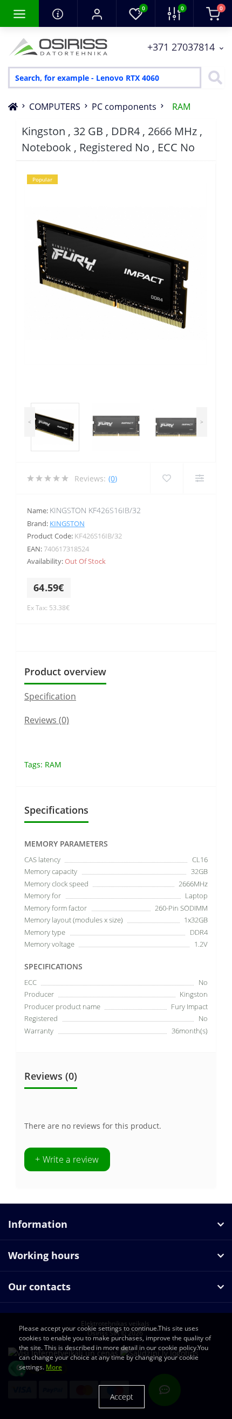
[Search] (212, 77)
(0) (112, 478)
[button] (96, 13)
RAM (181, 107)
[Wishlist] (166, 478)
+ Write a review (67, 1159)
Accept (121, 1397)
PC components (124, 107)
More (54, 1367)
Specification (50, 696)
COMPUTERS (54, 107)
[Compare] (199, 478)
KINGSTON (67, 523)
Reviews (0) (46, 720)
